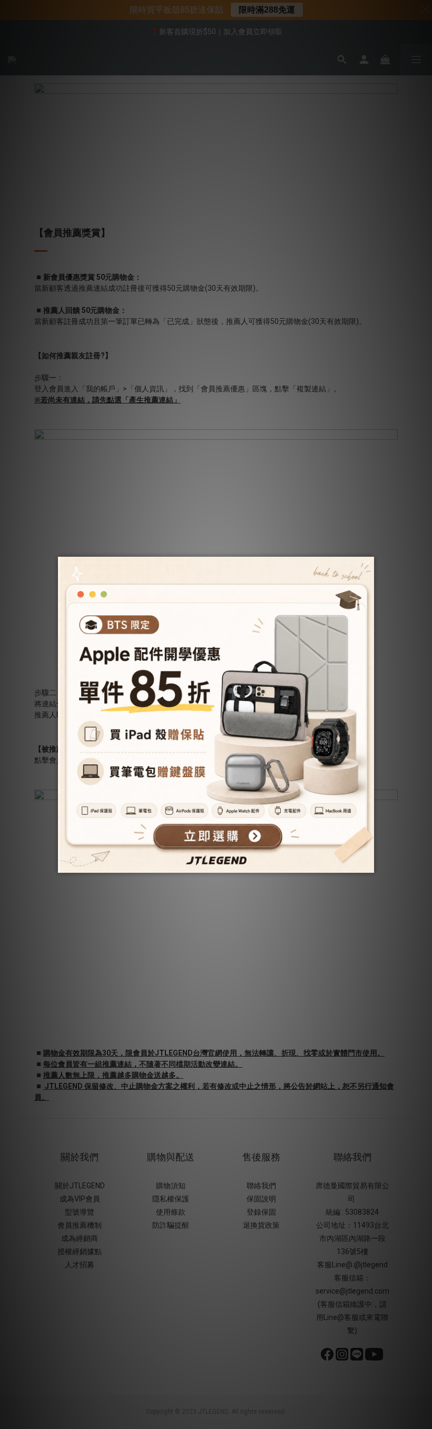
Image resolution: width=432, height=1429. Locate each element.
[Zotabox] (367, 863)
